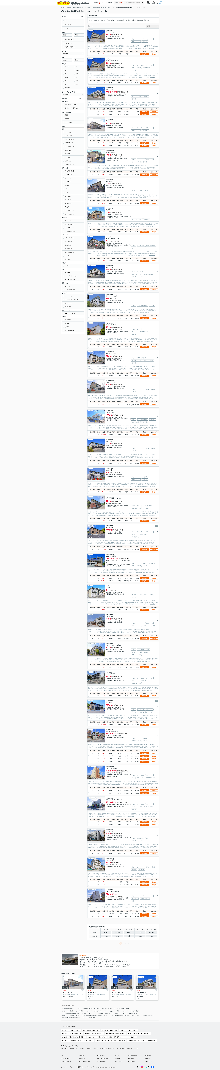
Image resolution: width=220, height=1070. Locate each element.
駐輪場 (67, 207)
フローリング (69, 174)
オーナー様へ (118, 1061)
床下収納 (67, 272)
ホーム (64, 1056)
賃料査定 (147, 1058)
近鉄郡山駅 (140, 20)
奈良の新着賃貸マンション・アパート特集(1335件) (76, 1008)
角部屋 (67, 327)
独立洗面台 (68, 259)
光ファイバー (69, 286)
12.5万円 (151, 932)
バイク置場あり (69, 210)
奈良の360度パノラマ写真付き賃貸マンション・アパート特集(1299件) (110, 1008)
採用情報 (117, 1058)
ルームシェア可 (69, 164)
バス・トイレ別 (69, 238)
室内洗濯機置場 (69, 171)
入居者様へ (132, 1061)
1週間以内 (75, 108)
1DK (66, 70)
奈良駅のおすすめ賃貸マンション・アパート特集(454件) (137, 1015)
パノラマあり (68, 122)
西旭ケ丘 (112, 351)
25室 (129, 936)
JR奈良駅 (81, 1048)
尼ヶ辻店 (117, 1056)
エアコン (67, 266)
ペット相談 (68, 132)
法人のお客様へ (101, 1061)
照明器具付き (69, 203)
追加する (154, 54)
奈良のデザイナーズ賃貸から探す (115, 1033)
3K (76, 77)
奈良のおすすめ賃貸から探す (91, 1030)
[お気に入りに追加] (82, 990)
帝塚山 (111, 798)
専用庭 (67, 185)
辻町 (111, 30)
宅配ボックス (69, 303)
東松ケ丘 (112, 150)
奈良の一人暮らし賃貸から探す (94, 1033)
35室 (106, 936)
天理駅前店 (148, 1056)
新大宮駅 (103, 20)
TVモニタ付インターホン (72, 299)
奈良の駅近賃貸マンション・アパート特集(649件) (107, 1015)
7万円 (140, 932)
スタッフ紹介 (66, 1058)
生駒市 (108, 30)
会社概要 (81, 1056)
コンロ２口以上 (69, 224)
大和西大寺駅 (110, 20)
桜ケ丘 (111, 208)
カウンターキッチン (70, 231)
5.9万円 (118, 932)
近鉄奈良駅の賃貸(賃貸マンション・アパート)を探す (110, 1040)
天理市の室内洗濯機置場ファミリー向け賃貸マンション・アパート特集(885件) (83, 1013)
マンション (68, 24)
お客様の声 (82, 1058)
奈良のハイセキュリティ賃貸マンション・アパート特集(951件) (121, 1011)
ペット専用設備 (69, 139)
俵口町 (111, 323)
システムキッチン (70, 228)
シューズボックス (70, 279)
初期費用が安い (69, 330)
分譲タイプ (68, 161)
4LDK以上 (67, 87)
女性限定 (67, 157)
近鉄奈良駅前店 (133, 1056)
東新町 (111, 87)
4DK (77, 84)
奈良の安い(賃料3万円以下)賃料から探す (73, 1037)
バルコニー (68, 189)
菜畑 (115, 38)
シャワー (67, 256)
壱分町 (111, 439)
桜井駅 (136, 1048)
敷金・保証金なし (69, 39)
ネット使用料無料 (70, 289)
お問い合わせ (148, 1061)
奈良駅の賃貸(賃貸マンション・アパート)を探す (122, 1037)
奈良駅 (91, 20)
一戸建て (67, 28)
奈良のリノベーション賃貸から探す (72, 1033)
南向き (67, 323)
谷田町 (111, 829)
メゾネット (68, 181)
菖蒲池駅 (146, 20)
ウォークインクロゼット (72, 276)
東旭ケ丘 (112, 858)
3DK (66, 80)
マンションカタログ (84, 1061)
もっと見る (151, 48)
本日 (75, 104)
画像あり (67, 115)
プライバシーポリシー (68, 1067)
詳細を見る (144, 54)
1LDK (77, 70)
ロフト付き (68, 178)
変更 (82, 16)
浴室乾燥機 (68, 245)
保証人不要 (68, 150)
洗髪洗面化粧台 (69, 252)
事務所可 (67, 153)
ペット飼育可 (69, 135)
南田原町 (112, 380)
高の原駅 (102, 1048)
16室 (117, 936)
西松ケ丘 (112, 497)
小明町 (111, 410)
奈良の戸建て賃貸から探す (109, 1030)
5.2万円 (106, 932)
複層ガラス (68, 307)
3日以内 (67, 108)
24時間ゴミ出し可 (70, 313)
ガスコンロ (68, 220)
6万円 (128, 932)
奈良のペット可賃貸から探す (128, 1030)
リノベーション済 (70, 146)
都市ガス (67, 192)
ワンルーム (68, 66)
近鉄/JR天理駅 (120, 1048)
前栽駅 (134, 20)
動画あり (67, 118)
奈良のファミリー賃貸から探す (96, 1037)
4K (65, 84)
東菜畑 (111, 119)
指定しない (68, 104)
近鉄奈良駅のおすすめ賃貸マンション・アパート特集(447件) (78, 1017)
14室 (140, 936)
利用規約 (80, 1067)
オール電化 (68, 196)
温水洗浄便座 (69, 248)
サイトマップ (89, 1067)
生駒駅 (89, 1048)
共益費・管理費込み (70, 47)
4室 (152, 936)
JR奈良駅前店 (101, 1056)
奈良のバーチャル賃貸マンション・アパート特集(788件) (121, 1013)
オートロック (69, 296)
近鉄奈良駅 (97, 20)
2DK (77, 73)
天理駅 (123, 20)
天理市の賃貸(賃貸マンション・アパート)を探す (142, 1040)
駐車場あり (68, 319)
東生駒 (111, 179)
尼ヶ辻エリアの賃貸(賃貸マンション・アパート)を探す (77, 1040)
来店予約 (131, 1058)
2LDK (66, 77)
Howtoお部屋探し (67, 1061)
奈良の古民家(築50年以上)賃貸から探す (139, 1033)
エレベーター (69, 199)
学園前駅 (117, 20)
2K (65, 73)
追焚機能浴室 (69, 241)
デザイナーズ (69, 143)
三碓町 (111, 237)
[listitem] (73, 987)
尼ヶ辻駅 (128, 20)
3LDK (77, 80)
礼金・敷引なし (69, 43)
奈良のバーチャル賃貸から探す (70, 1030)
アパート (67, 21)
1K (76, 66)
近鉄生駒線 (110, 38)
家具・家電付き (69, 214)
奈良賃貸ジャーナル (102, 1058)
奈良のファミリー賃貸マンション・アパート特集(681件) (77, 1015)
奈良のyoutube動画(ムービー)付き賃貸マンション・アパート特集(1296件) (82, 1011)
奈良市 (108, 237)
